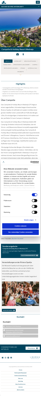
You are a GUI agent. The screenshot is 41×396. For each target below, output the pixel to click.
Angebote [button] (20, 71)
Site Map (20, 381)
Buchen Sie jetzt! (17, 238)
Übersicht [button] (8, 61)
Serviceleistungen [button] (30, 61)
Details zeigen (29, 220)
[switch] (34, 200)
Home (20, 370)
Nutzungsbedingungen (20, 372)
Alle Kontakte (20, 389)
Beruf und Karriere (20, 384)
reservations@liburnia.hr (13, 336)
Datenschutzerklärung (20, 375)
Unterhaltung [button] (32, 68)
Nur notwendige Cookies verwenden (20, 232)
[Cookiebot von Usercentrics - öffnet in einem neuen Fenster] (30, 162)
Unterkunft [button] (18, 61)
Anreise (20, 387)
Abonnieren (31, 348)
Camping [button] (35, 64)
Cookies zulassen (20, 226)
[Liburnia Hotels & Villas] (3, 2)
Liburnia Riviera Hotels (23, 366)
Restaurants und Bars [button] (11, 68)
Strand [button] (22, 68)
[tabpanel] (20, 26)
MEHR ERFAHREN (8, 310)
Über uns (20, 378)
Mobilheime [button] (7, 64)
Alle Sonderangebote (28, 255)
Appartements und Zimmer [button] (21, 64)
